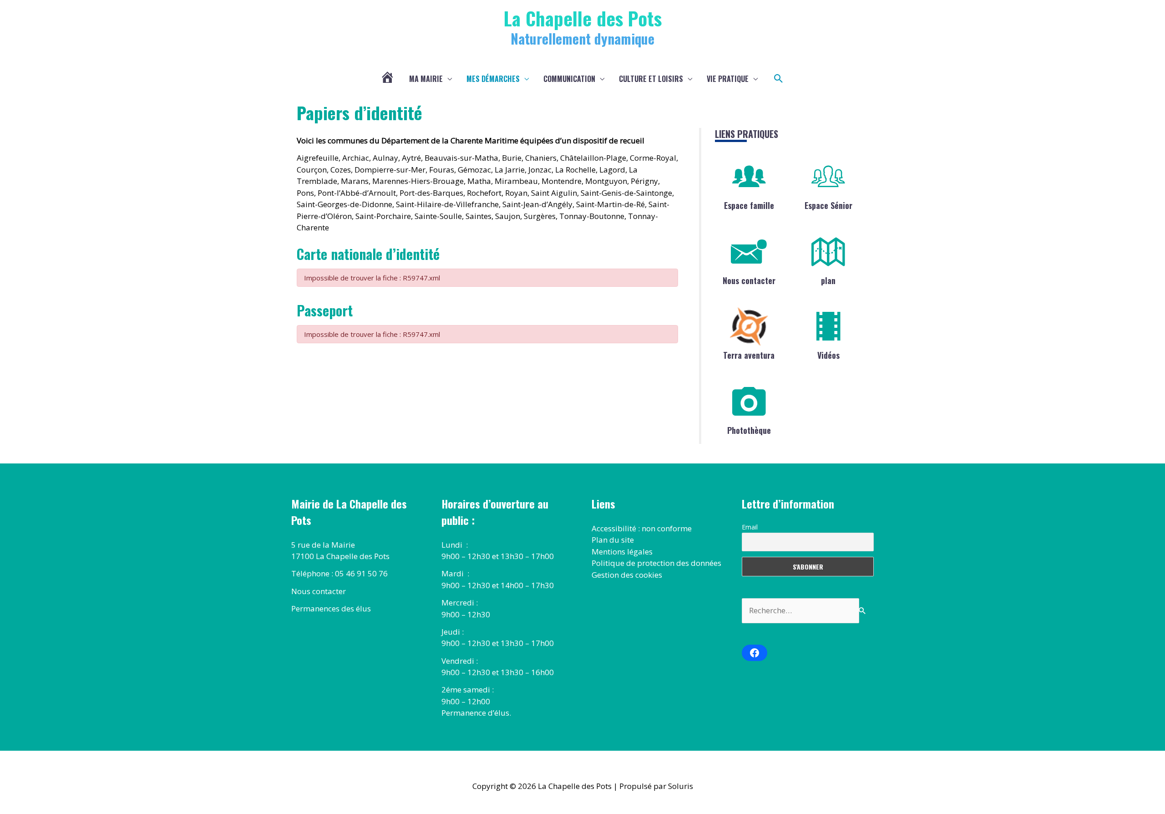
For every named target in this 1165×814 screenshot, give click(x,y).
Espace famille (749, 205)
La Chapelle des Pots (583, 18)
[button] (779, 79)
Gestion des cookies (627, 575)
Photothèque (749, 430)
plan (828, 280)
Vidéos (828, 355)
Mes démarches (493, 78)
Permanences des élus (331, 608)
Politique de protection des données (656, 563)
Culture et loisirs (651, 78)
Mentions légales (622, 551)
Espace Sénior (828, 205)
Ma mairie (426, 78)
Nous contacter (749, 280)
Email (750, 527)
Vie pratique (728, 78)
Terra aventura (749, 355)
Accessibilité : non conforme (642, 528)
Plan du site (613, 539)
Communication (569, 78)
